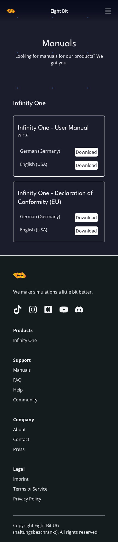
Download (86, 152)
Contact (21, 439)
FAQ (17, 380)
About (19, 429)
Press (19, 449)
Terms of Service (30, 489)
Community (25, 400)
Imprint (21, 479)
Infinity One (25, 340)
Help (18, 390)
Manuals (22, 370)
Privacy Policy (27, 499)
